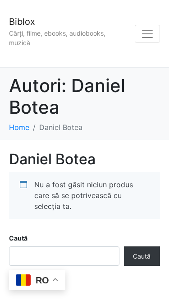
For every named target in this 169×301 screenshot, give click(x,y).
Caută (18, 238)
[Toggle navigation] (147, 34)
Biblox (22, 21)
